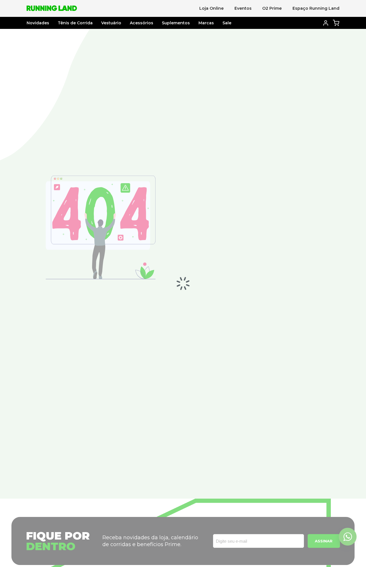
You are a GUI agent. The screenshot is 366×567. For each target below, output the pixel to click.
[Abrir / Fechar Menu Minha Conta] (325, 23)
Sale (226, 22)
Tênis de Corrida (75, 22)
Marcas (206, 22)
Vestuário (111, 22)
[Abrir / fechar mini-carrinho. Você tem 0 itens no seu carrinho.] (336, 23)
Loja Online (211, 8)
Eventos (243, 8)
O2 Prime (272, 8)
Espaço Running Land (316, 8)
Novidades (38, 22)
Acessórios (141, 22)
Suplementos (176, 22)
